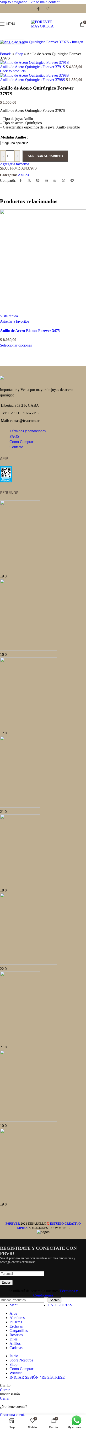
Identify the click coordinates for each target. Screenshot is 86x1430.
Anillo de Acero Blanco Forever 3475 (30, 331)
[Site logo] (43, 26)
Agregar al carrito (45, 156)
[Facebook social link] (38, 8)
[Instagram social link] (47, 8)
